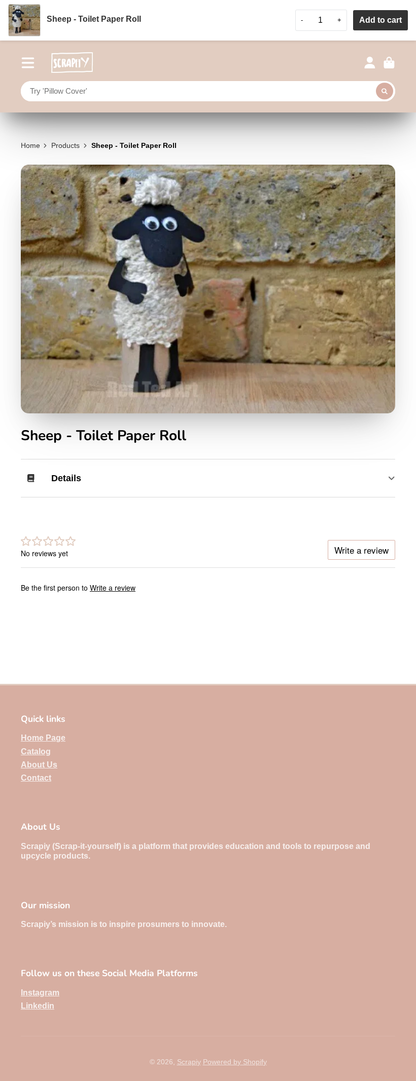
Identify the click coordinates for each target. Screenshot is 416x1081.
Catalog (36, 751)
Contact (36, 777)
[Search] (384, 91)
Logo (72, 62)
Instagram (40, 992)
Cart (389, 63)
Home (30, 145)
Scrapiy (189, 1062)
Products (65, 145)
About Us (39, 764)
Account (370, 63)
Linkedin (37, 1005)
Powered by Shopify (235, 1062)
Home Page (43, 737)
